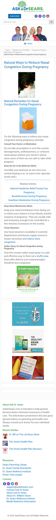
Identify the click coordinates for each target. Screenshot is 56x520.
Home (3, 50)
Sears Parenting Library (15, 464)
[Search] (51, 22)
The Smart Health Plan (21, 441)
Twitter (43, 16)
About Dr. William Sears (19, 495)
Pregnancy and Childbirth (21, 50)
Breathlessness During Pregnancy (29, 196)
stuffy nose (42, 256)
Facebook (36, 16)
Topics (7, 50)
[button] (29, 43)
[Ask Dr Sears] (28, 6)
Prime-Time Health (12, 474)
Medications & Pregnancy (13, 52)
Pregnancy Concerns (39, 50)
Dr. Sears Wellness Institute (17, 471)
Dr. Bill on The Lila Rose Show (24, 434)
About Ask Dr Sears (17, 492)
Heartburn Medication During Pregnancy (29, 200)
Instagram (40, 16)
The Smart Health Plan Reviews (25, 448)
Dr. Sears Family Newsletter (17, 468)
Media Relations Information (21, 501)
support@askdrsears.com (20, 487)
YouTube (47, 16)
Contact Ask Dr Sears (18, 489)
